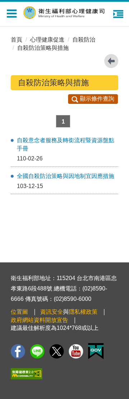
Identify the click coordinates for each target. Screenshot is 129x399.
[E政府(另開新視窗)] (96, 351)
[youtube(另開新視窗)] (76, 351)
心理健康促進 (47, 40)
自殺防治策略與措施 (43, 48)
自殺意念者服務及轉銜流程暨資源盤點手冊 (65, 144)
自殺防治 (83, 40)
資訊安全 (51, 312)
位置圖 (19, 312)
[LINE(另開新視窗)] (37, 351)
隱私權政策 (83, 312)
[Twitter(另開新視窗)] (56, 351)
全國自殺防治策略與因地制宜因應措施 (65, 176)
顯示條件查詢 (97, 99)
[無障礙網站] (26, 373)
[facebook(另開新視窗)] (18, 351)
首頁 (16, 40)
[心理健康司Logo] (68, 11)
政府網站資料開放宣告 (39, 320)
